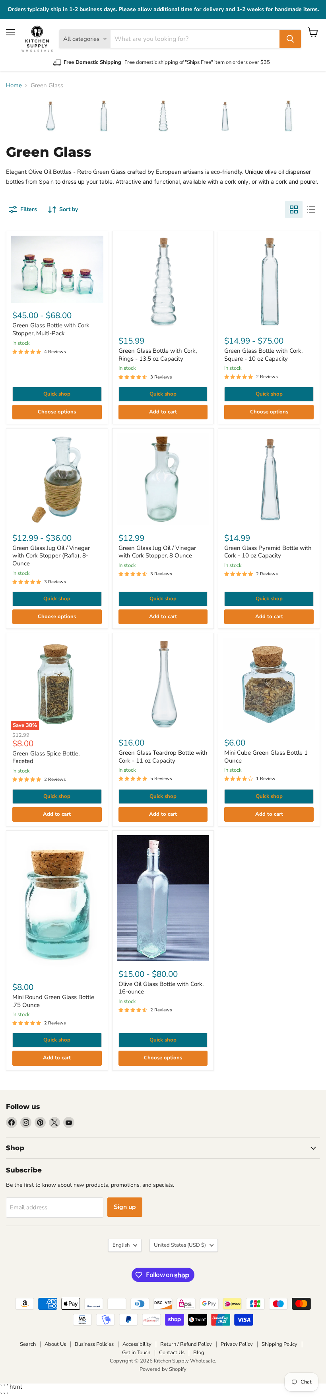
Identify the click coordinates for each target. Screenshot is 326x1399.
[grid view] (294, 209)
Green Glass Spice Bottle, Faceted (46, 757)
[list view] (311, 209)
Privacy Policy (237, 1344)
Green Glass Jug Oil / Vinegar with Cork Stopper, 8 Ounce (157, 552)
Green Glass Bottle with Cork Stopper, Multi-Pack (50, 329)
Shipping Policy (279, 1344)
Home (14, 85)
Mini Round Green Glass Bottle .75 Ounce (53, 1001)
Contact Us (171, 1352)
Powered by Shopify (163, 1369)
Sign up (125, 1207)
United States (180, 1245)
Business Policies (94, 1344)
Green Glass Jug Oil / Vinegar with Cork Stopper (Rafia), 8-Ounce (51, 555)
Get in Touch (136, 1352)
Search (28, 1344)
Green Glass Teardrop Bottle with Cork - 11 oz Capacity (163, 757)
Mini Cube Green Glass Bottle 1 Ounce (266, 757)
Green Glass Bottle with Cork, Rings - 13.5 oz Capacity (157, 355)
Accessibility (136, 1344)
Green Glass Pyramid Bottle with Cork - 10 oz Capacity (268, 552)
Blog (198, 1352)
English (121, 1245)
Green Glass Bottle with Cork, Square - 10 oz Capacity (263, 355)
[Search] (290, 39)
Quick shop (56, 394)
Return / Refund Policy (186, 1344)
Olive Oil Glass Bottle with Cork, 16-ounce (161, 988)
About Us (55, 1344)
